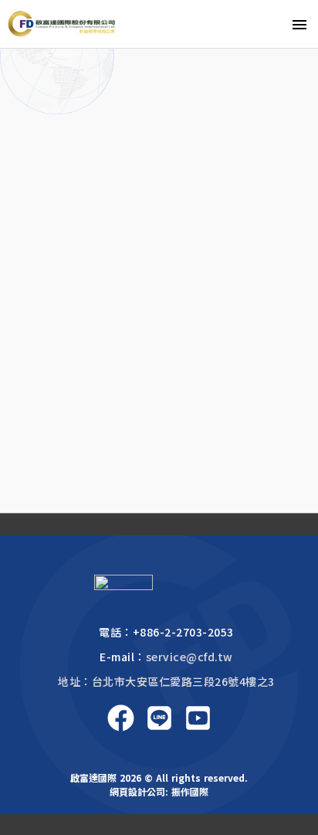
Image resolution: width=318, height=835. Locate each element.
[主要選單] (299, 24)
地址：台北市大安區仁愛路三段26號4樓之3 (166, 681)
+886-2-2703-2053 (183, 632)
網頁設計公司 (137, 791)
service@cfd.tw (189, 656)
